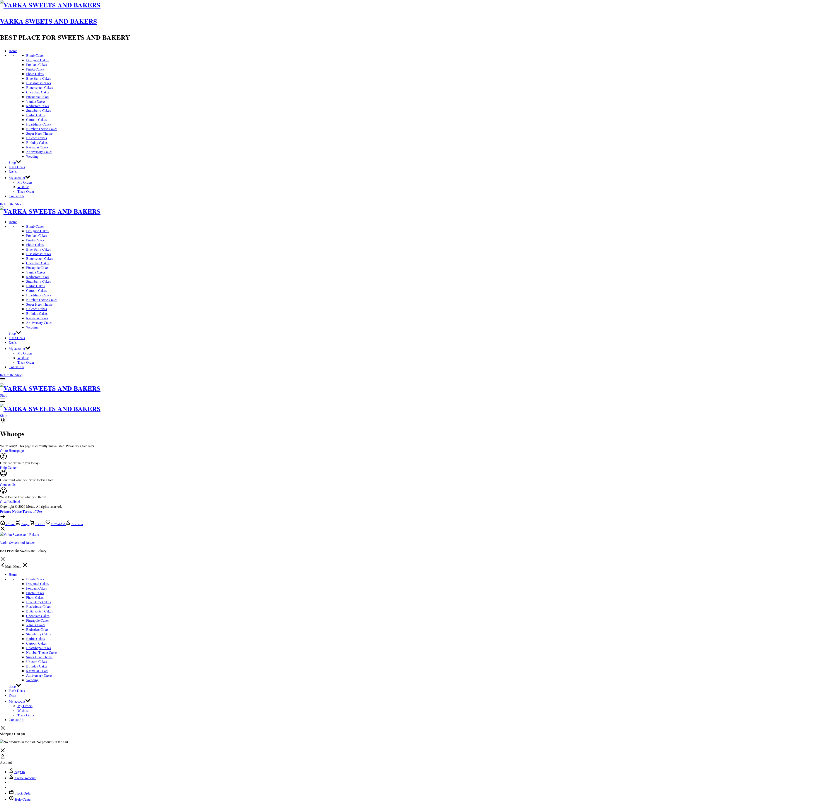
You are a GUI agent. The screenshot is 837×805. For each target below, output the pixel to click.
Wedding (32, 156)
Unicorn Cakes (36, 138)
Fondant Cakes (36, 64)
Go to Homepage (12, 450)
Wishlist (23, 186)
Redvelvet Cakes (37, 105)
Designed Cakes (37, 60)
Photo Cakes (35, 73)
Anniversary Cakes (39, 151)
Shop (12, 162)
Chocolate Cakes (37, 92)
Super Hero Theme (39, 133)
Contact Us (16, 196)
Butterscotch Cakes (39, 87)
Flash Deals (17, 167)
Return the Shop (11, 204)
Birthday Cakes (37, 142)
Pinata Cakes (35, 69)
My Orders (24, 182)
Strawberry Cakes (38, 110)
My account (17, 177)
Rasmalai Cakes (37, 147)
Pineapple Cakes (37, 96)
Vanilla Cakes (35, 101)
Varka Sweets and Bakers (48, 21)
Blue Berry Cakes (38, 78)
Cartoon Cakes (36, 119)
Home (13, 50)
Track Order (25, 191)
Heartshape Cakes (38, 124)
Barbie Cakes (35, 115)
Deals (13, 171)
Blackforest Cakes (38, 83)
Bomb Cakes (35, 55)
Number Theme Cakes (41, 128)
